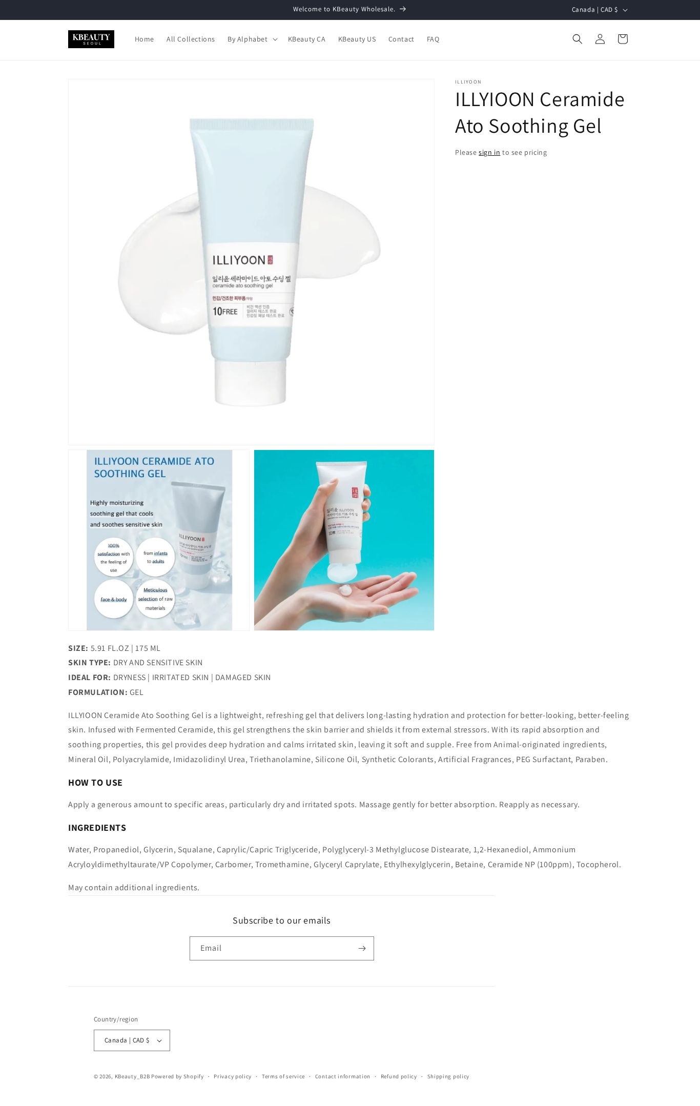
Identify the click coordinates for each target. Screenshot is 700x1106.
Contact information (342, 1076)
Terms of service (283, 1076)
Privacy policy (233, 1076)
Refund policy (399, 1076)
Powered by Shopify (177, 1076)
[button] (251, 39)
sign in (489, 152)
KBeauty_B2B (132, 1076)
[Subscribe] (362, 948)
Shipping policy (448, 1076)
